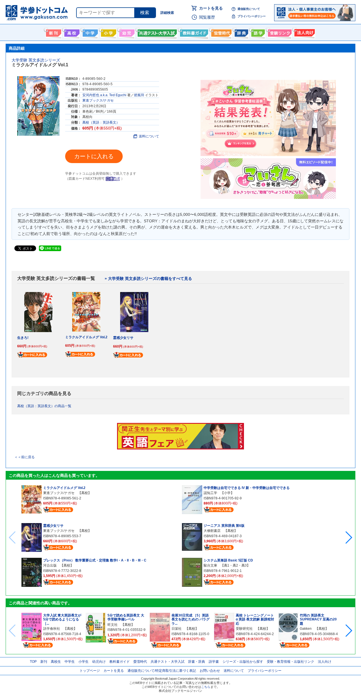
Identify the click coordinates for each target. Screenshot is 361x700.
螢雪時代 (220, 32)
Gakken (306, 629)
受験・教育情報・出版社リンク (290, 662)
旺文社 (112, 625)
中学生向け (89, 32)
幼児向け (126, 32)
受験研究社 (244, 629)
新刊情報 (53, 32)
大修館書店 (212, 531)
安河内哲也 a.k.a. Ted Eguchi (104, 95)
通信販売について (248, 8)
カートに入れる (94, 156)
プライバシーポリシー (251, 16)
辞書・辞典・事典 (240, 32)
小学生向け (108, 32)
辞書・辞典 (196, 662)
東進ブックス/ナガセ (98, 100)
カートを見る (211, 8)
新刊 (43, 662)
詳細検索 (167, 13)
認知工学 (210, 493)
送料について (149, 136)
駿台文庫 (210, 565)
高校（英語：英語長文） (101, 122)
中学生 (70, 662)
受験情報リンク (279, 32)
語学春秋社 (51, 629)
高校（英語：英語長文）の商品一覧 (44, 406)
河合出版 (50, 565)
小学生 (83, 662)
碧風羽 (139, 95)
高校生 (56, 662)
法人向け (304, 32)
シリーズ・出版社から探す (243, 662)
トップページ (90, 671)
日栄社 (176, 629)
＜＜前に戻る (24, 457)
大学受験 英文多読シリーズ (36, 60)
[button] (348, 537)
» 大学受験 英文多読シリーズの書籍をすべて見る (148, 278)
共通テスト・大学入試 (156, 32)
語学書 (257, 32)
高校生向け (71, 32)
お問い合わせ (210, 671)
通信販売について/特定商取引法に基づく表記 (161, 671)
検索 (144, 12)
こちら (205, 686)
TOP (33, 662)
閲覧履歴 (207, 17)
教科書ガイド (193, 32)
